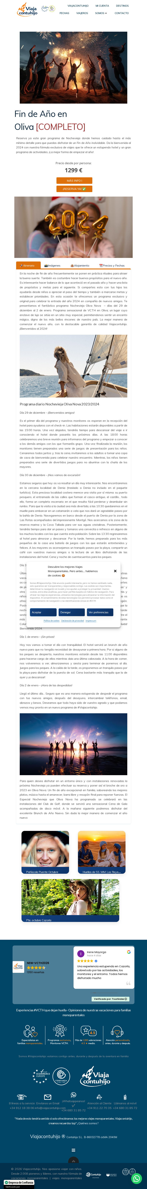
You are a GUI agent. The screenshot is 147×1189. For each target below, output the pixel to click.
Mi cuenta (102, 5)
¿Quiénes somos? (87, 1123)
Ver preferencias (98, 612)
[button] (115, 571)
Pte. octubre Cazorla (38, 920)
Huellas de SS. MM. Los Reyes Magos (106, 872)
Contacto (122, 13)
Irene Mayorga (96, 952)
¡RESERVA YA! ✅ (74, 189)
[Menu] (73, 1150)
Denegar (65, 612)
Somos (99, 13)
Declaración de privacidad (72, 620)
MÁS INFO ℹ (74, 180)
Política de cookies (52, 620)
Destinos (122, 5)
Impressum (91, 620)
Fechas (64, 13)
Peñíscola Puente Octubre (42, 872)
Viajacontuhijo (78, 5)
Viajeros (82, 13)
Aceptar (36, 612)
